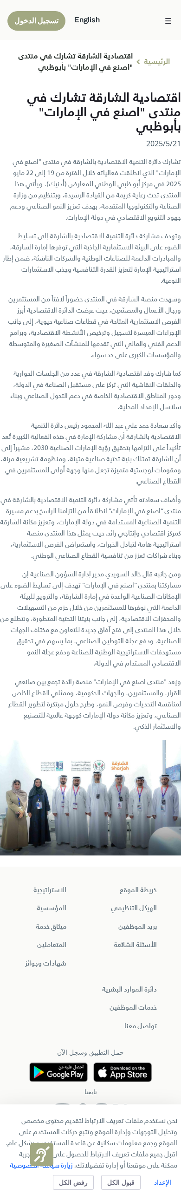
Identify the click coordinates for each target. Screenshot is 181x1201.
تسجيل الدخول (36, 21)
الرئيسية (157, 62)
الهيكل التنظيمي (134, 908)
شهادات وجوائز (45, 964)
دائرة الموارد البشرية (129, 990)
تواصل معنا (140, 1026)
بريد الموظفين (137, 927)
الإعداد (162, 1182)
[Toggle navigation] (168, 20)
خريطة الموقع (138, 890)
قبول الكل (121, 1182)
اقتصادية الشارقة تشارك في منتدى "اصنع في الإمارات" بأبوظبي (75, 62)
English (87, 20)
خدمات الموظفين (133, 1008)
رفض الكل (73, 1182)
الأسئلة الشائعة (135, 945)
